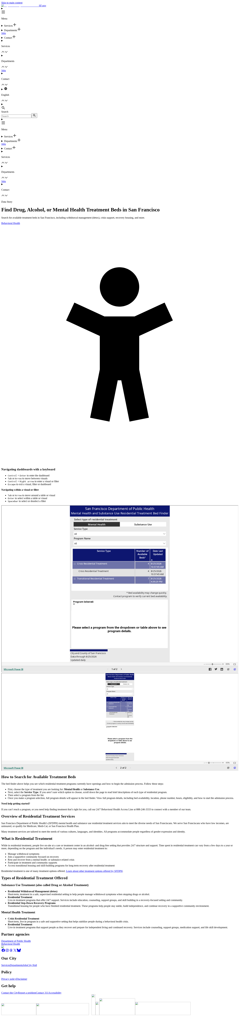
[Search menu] (119, 106)
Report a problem (27, 992)
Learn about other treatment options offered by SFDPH (94, 871)
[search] (34, 115)
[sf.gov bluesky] (19, 951)
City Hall (32, 965)
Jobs (3, 33)
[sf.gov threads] (11, 951)
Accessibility (54, 992)
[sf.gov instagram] (7, 951)
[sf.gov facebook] (3, 951)
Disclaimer (21, 979)
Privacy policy (8, 979)
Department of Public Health (16, 941)
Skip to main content (11, 2)
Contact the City (9, 992)
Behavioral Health (10, 223)
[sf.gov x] (15, 951)
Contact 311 (42, 992)
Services (5, 965)
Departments (16, 965)
